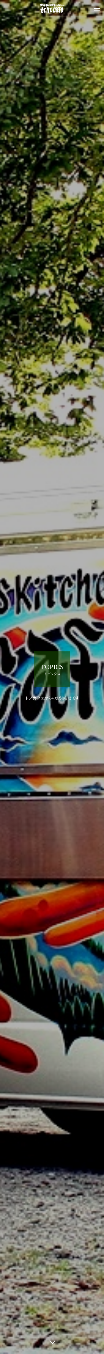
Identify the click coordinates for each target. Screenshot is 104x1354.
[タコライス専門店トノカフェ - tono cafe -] (52, 8)
